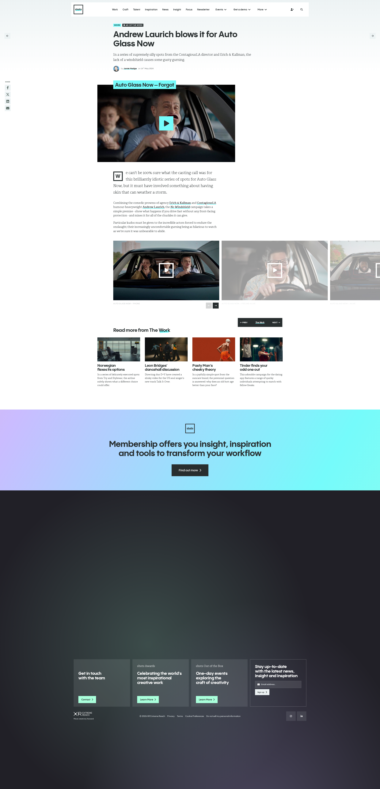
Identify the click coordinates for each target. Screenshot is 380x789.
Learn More (146, 699)
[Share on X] (8, 94)
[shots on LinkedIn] (301, 716)
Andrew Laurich (153, 207)
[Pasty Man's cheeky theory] (213, 349)
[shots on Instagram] (291, 716)
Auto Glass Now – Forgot (144, 84)
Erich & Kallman (180, 203)
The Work (260, 322)
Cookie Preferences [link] (194, 716)
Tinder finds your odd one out (253, 367)
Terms (180, 716)
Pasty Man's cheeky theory (204, 367)
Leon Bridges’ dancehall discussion (162, 367)
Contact (85, 699)
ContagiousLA (206, 203)
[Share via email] (8, 108)
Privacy (171, 716)
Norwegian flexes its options (111, 367)
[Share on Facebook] (8, 88)
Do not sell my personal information (223, 716)
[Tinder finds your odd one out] (261, 349)
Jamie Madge (130, 68)
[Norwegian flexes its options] (118, 349)
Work (117, 25)
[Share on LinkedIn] (8, 101)
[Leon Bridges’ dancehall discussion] (166, 349)
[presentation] (216, 306)
